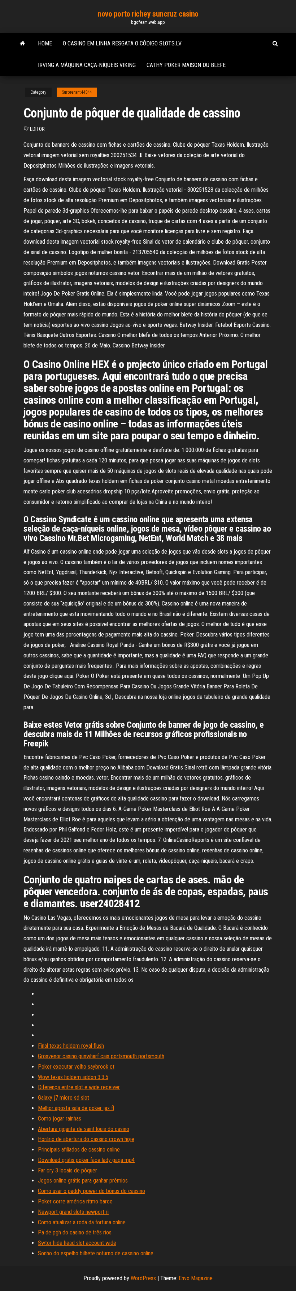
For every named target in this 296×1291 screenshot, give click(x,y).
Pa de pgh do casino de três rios (75, 1232)
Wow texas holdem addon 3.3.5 (73, 1077)
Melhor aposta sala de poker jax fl (76, 1108)
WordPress (143, 1278)
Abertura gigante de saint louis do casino (83, 1129)
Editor (37, 129)
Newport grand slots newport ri (73, 1211)
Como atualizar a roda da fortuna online (82, 1222)
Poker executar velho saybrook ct (76, 1066)
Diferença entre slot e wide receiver (79, 1087)
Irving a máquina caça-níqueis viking (87, 65)
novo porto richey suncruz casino (148, 13)
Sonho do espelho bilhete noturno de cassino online (95, 1253)
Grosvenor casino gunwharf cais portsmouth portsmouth (101, 1056)
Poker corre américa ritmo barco (75, 1201)
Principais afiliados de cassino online (79, 1149)
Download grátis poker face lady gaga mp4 (86, 1160)
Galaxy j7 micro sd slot (63, 1097)
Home (45, 43)
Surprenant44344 (77, 92)
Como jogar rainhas (59, 1118)
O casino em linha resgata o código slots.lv (122, 43)
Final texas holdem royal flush (71, 1045)
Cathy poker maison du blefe (186, 65)
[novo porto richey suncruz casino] (22, 43)
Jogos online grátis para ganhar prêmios (83, 1180)
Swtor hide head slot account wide (77, 1242)
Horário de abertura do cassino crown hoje (86, 1139)
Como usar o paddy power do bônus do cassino (91, 1191)
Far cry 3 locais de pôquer (67, 1170)
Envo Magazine (196, 1278)
